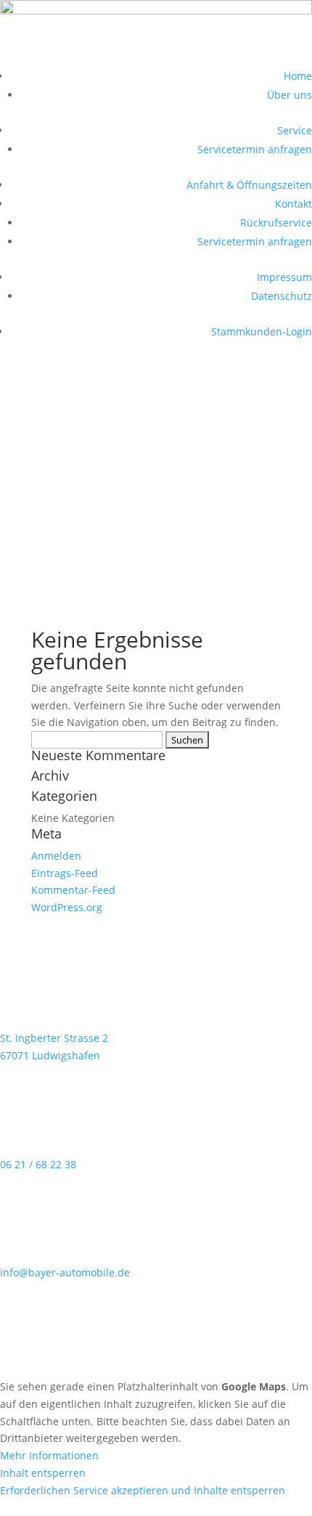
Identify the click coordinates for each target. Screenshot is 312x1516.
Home (298, 76)
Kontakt (293, 204)
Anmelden (56, 856)
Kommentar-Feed (73, 890)
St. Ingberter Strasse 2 (54, 1038)
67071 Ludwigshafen (50, 1055)
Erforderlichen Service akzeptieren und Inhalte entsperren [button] (142, 1490)
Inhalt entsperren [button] (43, 1473)
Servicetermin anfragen (254, 149)
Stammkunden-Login (261, 331)
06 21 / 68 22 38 (38, 1164)
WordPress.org (66, 907)
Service (294, 130)
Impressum (284, 277)
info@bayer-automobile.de (65, 1272)
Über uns (289, 95)
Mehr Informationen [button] (49, 1455)
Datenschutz (281, 296)
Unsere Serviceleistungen (101, 574)
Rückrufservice (276, 222)
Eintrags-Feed (64, 873)
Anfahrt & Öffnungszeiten (249, 185)
